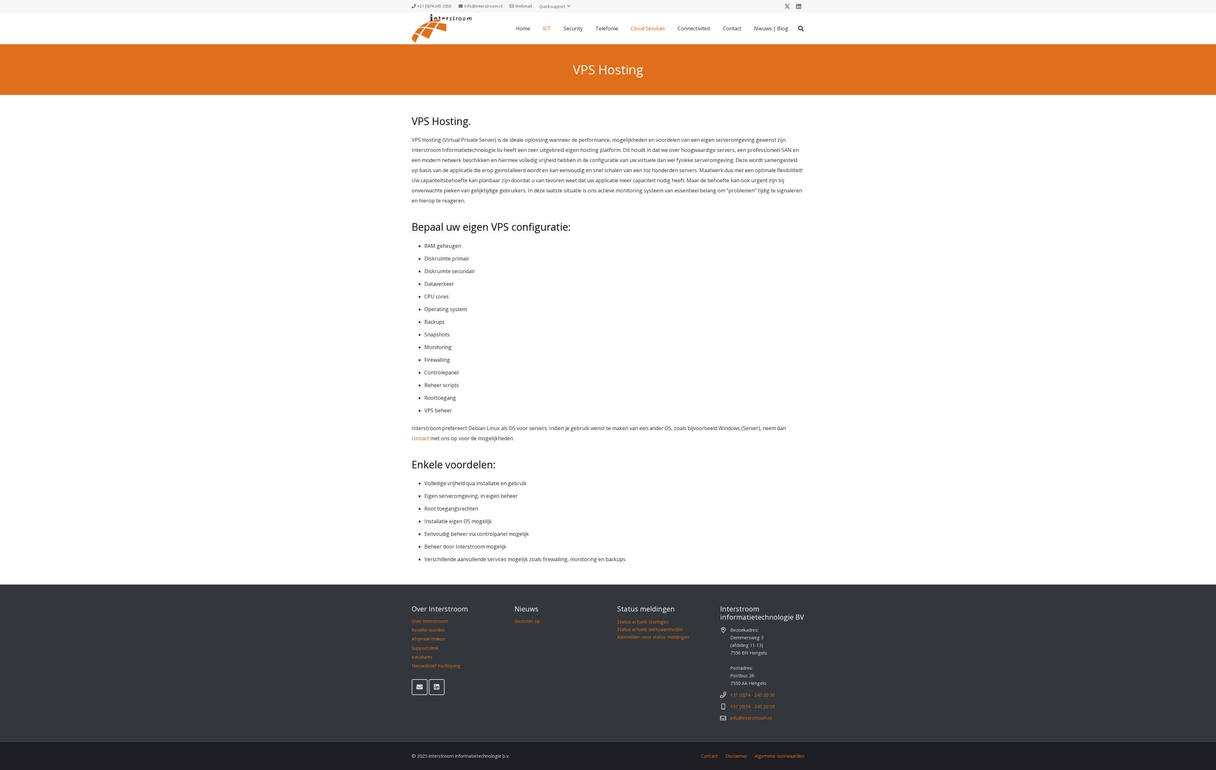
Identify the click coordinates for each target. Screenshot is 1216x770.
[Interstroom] (442, 28)
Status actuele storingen (642, 622)
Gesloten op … (530, 621)
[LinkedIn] (798, 6)
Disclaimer (736, 756)
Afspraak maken (428, 639)
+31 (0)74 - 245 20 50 (752, 695)
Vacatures (422, 657)
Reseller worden (428, 630)
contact (420, 438)
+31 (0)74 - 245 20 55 (752, 707)
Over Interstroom (430, 621)
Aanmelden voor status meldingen (653, 637)
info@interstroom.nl (751, 718)
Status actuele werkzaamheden (650, 629)
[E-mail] (420, 687)
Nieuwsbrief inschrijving (436, 666)
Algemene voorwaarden (779, 756)
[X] (787, 6)
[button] (554, 6)
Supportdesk (425, 648)
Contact (709, 756)
